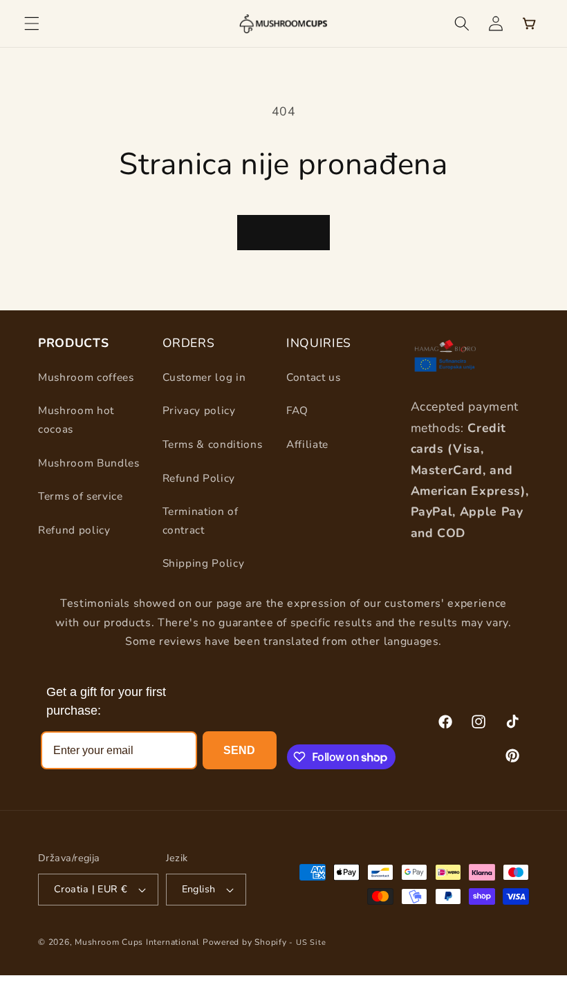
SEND (239, 750)
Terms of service (80, 496)
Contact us (313, 377)
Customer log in (204, 377)
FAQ (297, 410)
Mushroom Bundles (89, 462)
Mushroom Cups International (137, 942)
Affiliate (307, 444)
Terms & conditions (212, 444)
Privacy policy (199, 410)
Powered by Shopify (245, 942)
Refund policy (74, 530)
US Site (311, 942)
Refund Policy (199, 478)
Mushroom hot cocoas (76, 419)
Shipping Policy (203, 563)
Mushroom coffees (86, 377)
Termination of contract (200, 520)
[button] (31, 23)
